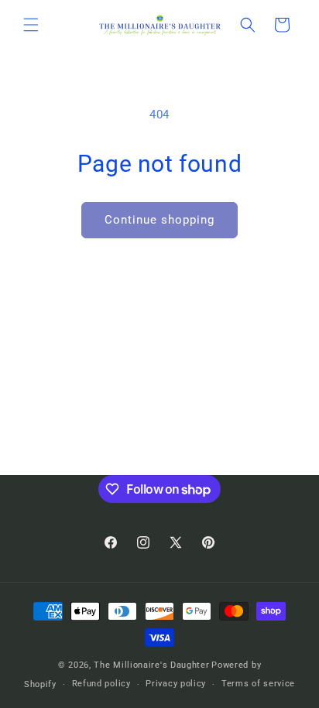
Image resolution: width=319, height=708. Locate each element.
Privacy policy (176, 684)
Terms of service (258, 684)
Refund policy (101, 684)
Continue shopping (159, 220)
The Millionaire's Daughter (151, 665)
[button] (31, 25)
